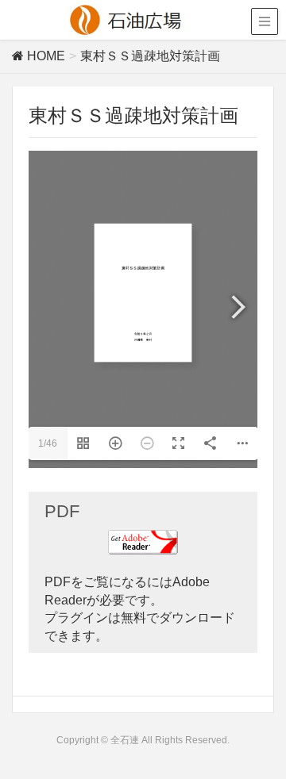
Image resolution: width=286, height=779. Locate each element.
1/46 (47, 443)
